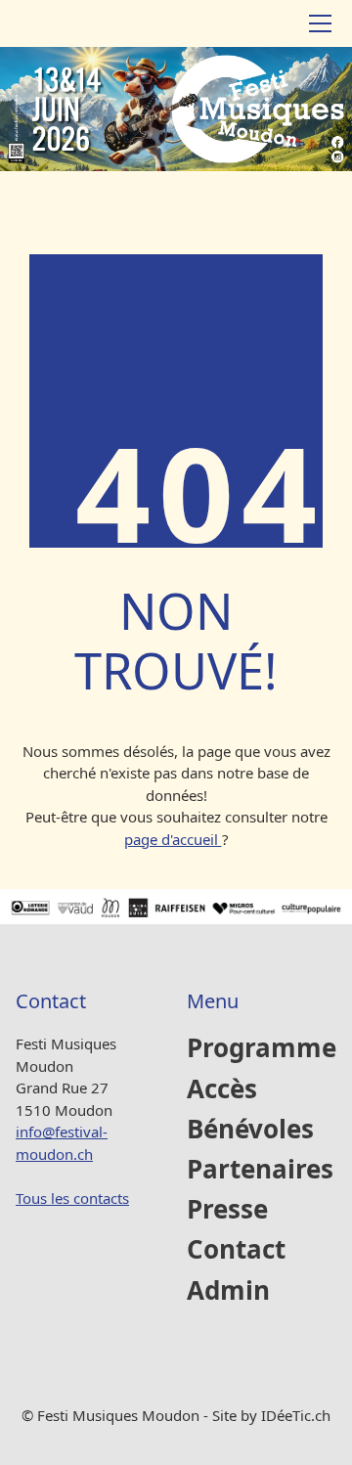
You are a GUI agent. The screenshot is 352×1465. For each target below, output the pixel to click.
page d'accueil (173, 839)
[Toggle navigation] (320, 23)
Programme (261, 1049)
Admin (228, 1291)
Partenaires (260, 1170)
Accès (222, 1090)
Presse (227, 1210)
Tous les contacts (72, 1198)
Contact (236, 1250)
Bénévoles (250, 1130)
